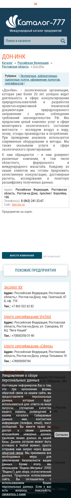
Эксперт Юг (13, 287)
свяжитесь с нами (14, 494)
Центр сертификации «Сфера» (28, 346)
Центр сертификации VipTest (27, 316)
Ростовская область (15, 66)
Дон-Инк (38, 66)
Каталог (7, 63)
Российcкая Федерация (33, 63)
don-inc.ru (18, 204)
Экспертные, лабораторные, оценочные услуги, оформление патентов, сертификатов (32, 79)
